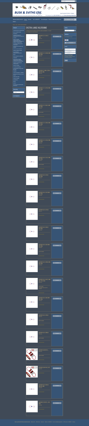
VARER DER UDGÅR (16, 76)
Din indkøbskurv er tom (69, 19)
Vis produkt (57, 36)
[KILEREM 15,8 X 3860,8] (32, 337)
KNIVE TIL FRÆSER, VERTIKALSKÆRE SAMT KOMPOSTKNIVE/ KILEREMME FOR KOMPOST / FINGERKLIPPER (18, 41)
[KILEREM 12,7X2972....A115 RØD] (32, 406)
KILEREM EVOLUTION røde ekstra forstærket (18, 47)
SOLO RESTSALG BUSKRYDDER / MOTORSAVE (18, 85)
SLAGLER (14, 37)
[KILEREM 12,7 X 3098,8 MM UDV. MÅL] (32, 57)
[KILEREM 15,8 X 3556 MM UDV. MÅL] (32, 249)
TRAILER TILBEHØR (16, 78)
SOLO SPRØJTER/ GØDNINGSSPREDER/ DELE (17, 52)
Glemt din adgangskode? (69, 54)
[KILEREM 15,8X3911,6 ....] (32, 354)
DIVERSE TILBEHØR (16, 65)
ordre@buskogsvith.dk (58, 421)
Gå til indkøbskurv (71, 42)
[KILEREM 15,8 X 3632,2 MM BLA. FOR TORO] (32, 284)
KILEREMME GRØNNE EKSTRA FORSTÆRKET (17, 44)
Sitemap (73, 421)
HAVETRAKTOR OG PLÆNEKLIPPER (18, 30)
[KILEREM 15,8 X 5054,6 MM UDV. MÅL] (32, 389)
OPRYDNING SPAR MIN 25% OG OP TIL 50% (18, 74)
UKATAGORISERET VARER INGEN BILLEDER (18, 69)
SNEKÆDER (15, 57)
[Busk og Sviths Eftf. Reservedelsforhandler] (44, 10)
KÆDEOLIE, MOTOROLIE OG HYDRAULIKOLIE (17, 63)
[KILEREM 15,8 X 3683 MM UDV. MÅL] (32, 302)
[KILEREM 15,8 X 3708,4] (32, 319)
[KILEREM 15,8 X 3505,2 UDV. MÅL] (32, 231)
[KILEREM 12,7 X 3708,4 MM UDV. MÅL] (32, 127)
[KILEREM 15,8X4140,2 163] (32, 371)
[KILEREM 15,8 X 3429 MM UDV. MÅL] (32, 196)
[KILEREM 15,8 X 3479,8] (32, 214)
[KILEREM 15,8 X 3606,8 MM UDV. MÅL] (32, 266)
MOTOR (14, 81)
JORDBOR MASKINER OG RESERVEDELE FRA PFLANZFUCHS (18, 36)
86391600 (50, 421)
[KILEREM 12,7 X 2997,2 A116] (32, 40)
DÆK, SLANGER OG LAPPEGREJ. (18, 56)
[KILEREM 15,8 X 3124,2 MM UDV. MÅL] (32, 162)
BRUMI (14, 54)
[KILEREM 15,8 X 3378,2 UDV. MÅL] (32, 179)
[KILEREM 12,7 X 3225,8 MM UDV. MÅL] (32, 92)
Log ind (66, 60)
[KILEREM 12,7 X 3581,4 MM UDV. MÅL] (32, 109)
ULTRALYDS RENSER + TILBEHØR (18, 72)
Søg (74, 30)
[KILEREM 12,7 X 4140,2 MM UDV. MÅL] (32, 144)
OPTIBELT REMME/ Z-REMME (17, 50)
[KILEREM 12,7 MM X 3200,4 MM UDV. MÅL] (32, 75)
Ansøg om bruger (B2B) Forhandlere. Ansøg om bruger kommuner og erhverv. (70, 56)
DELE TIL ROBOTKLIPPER (17, 32)
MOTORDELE (15, 33)
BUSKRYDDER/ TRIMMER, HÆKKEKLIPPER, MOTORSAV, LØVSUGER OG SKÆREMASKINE (18, 60)
